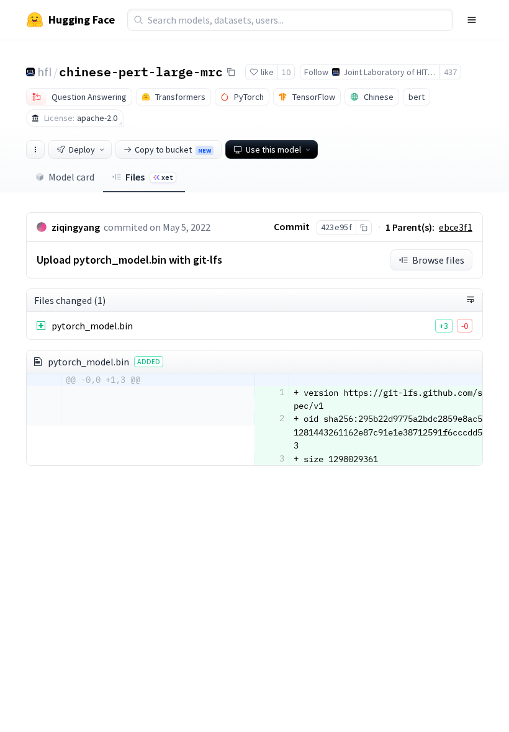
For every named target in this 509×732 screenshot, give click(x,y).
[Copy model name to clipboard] (231, 72)
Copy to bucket (173, 149)
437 (450, 72)
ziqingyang (76, 227)
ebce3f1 (455, 227)
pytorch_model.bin (92, 325)
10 (286, 72)
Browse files (438, 260)
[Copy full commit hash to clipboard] (363, 227)
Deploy (82, 149)
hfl (44, 71)
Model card (71, 177)
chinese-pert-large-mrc (141, 71)
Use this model (273, 149)
